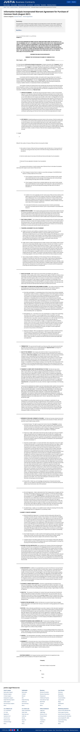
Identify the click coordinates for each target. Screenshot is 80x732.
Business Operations (44, 694)
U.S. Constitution (7, 710)
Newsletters (43, 5)
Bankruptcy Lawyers (8, 692)
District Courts (7, 719)
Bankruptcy (24, 692)
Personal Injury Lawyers (9, 703)
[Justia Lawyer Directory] (21, 730)
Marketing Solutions (51, 5)
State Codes (24, 712)
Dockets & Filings (7, 721)
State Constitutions (26, 710)
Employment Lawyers (8, 698)
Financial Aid (61, 696)
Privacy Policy (66, 730)
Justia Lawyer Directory (63, 712)
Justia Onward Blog (62, 719)
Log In (69, 1)
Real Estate (42, 701)
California (24, 716)
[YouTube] (11, 730)
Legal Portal (44, 730)
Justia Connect (38, 730)
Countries (42, 721)
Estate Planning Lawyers (9, 699)
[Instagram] (14, 730)
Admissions (60, 694)
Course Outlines (61, 698)
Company (50, 730)
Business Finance (18, 16)
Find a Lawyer (7, 5)
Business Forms (43, 714)
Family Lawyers (7, 701)
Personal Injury (25, 703)
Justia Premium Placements (64, 714)
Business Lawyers (8, 694)
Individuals (24, 690)
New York (24, 719)
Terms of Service (59, 730)
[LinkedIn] (9, 730)
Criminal (23, 694)
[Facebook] (12, 730)
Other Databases (44, 708)
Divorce (23, 696)
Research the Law (22, 5)
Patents (41, 718)
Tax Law (42, 703)
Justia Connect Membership (64, 710)
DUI (23, 698)
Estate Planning (25, 699)
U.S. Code (6, 712)
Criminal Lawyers (7, 696)
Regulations (6, 714)
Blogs (59, 701)
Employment (43, 696)
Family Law (24, 701)
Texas (23, 721)
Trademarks (42, 719)
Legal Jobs (42, 710)
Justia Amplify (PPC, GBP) (63, 718)
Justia (5, 7)
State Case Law (25, 714)
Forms (8, 7)
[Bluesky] (17, 730)
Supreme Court (7, 716)
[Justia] (9, 2)
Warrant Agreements (27, 16)
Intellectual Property (44, 698)
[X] (19, 730)
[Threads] (16, 730)
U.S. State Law (25, 708)
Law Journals (61, 699)
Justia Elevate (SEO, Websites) (64, 716)
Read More (18, 30)
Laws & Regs (37, 5)
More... (5, 705)
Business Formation (44, 692)
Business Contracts (14, 7)
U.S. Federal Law (8, 708)
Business (42, 690)
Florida (23, 718)
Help (54, 730)
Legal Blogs (42, 712)
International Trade (44, 699)
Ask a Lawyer (14, 5)
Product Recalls (43, 716)
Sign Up (73, 1)
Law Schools (30, 5)
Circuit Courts (7, 718)
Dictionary (60, 692)
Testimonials (61, 721)
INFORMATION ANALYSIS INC (24, 7)
